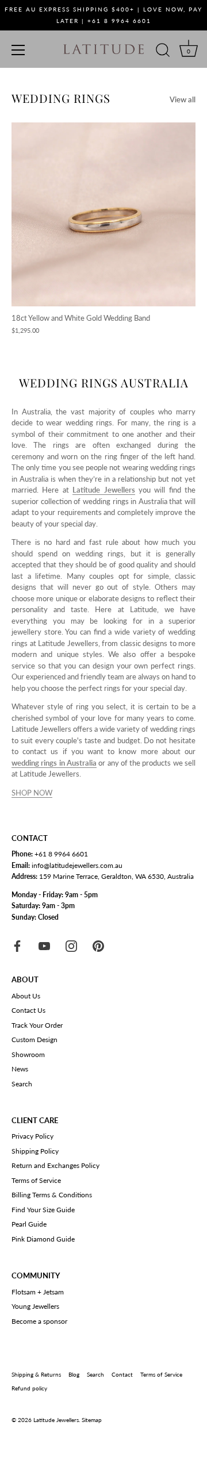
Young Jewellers (35, 1306)
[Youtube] (44, 945)
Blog (73, 1374)
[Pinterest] (98, 945)
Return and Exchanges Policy (55, 1165)
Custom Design (34, 1039)
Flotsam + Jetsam (38, 1292)
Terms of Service (36, 1180)
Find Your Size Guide (43, 1209)
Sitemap (92, 1419)
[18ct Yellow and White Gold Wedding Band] (103, 214)
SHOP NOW (32, 792)
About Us (26, 996)
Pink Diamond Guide (43, 1239)
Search (22, 1083)
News (20, 1069)
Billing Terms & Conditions (52, 1194)
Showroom (28, 1054)
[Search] (162, 51)
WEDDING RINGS (61, 98)
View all (182, 99)
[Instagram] (71, 945)
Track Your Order (37, 1025)
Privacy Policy (32, 1136)
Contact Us (28, 1010)
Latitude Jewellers (56, 1419)
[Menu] (18, 50)
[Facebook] (17, 945)
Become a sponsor (39, 1321)
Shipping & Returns (36, 1374)
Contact (122, 1374)
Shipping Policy (35, 1151)
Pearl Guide (29, 1224)
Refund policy (29, 1388)
